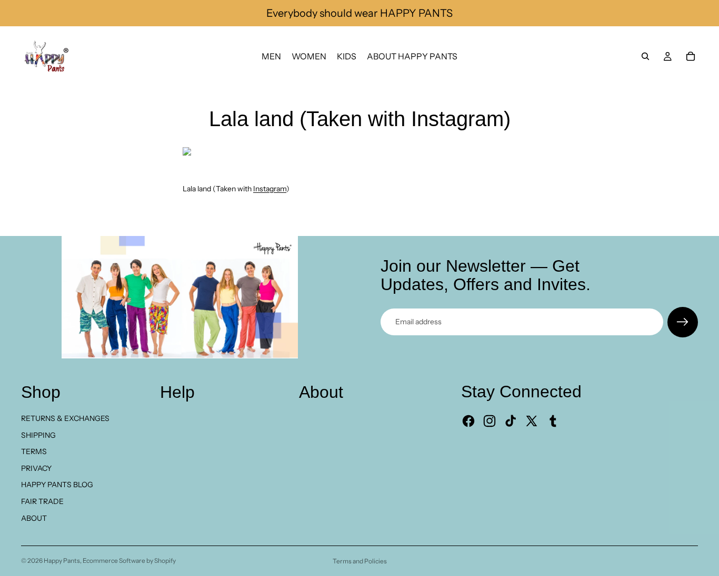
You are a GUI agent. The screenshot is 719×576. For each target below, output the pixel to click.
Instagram (269, 188)
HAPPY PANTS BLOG (57, 484)
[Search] (645, 56)
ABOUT (34, 518)
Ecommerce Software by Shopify (129, 560)
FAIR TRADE (42, 501)
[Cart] (690, 56)
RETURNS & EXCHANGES (65, 418)
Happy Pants (62, 560)
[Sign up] (682, 322)
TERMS (34, 451)
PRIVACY (36, 468)
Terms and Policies (360, 561)
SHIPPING (38, 435)
